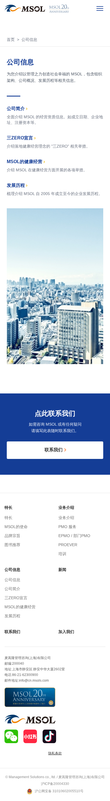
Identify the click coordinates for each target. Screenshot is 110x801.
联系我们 (12, 632)
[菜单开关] (99, 8)
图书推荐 (12, 545)
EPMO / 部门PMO (74, 536)
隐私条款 (55, 753)
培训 (62, 554)
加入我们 (66, 632)
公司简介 (12, 589)
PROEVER (67, 545)
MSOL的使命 (16, 527)
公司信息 (12, 570)
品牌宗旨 (12, 536)
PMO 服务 (67, 527)
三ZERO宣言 (16, 598)
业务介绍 (66, 507)
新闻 (62, 570)
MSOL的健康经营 (20, 607)
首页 (11, 40)
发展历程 (12, 616)
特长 (8, 507)
